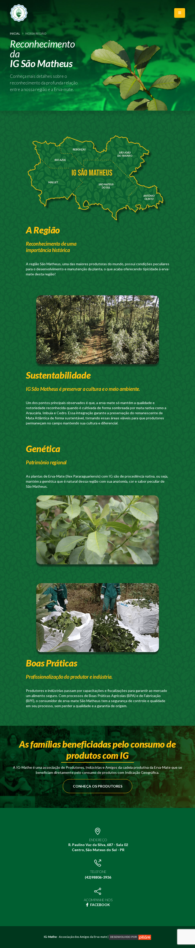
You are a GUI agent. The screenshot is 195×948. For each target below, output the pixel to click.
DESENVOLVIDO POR (124, 937)
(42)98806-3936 (98, 877)
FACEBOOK (99, 904)
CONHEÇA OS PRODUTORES (97, 786)
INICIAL (15, 33)
